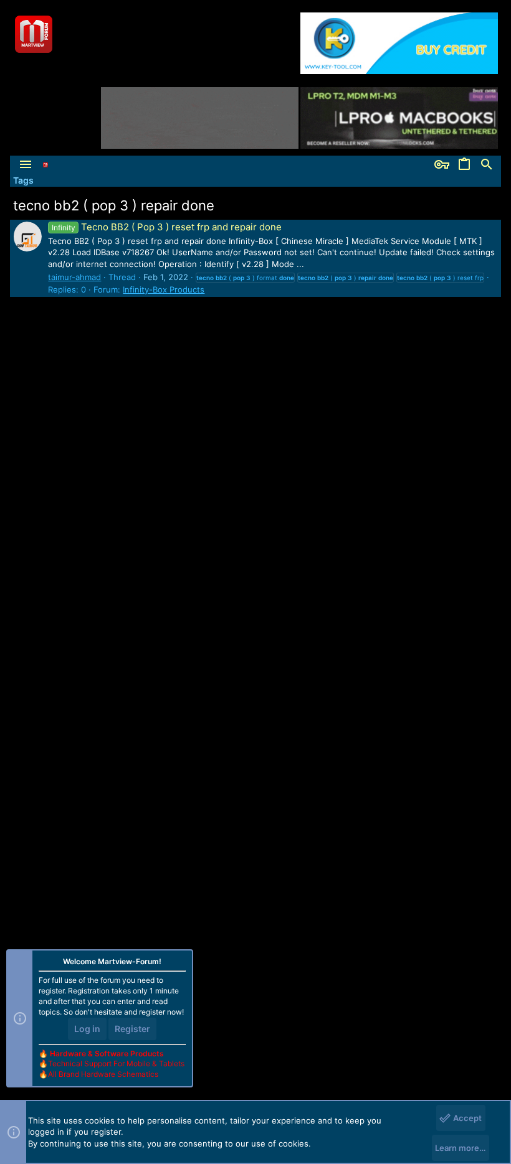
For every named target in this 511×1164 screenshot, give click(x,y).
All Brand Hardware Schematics (103, 1074)
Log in (87, 1028)
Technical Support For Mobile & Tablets (116, 1063)
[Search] (486, 165)
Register (132, 1028)
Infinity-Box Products (163, 289)
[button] (25, 165)
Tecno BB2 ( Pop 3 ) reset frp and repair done (166, 227)
